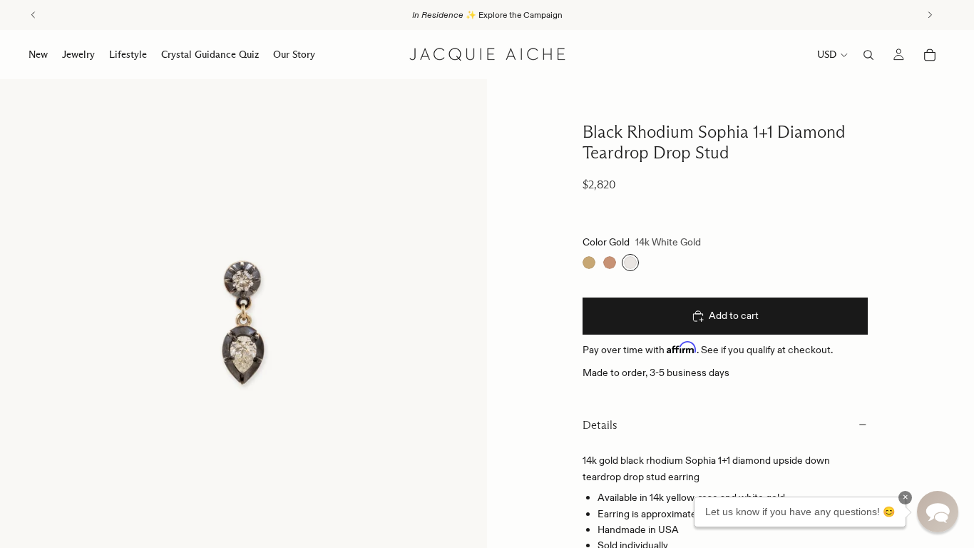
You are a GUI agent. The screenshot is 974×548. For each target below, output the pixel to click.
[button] (937, 511)
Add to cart (734, 315)
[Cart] (929, 55)
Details (600, 425)
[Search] (868, 55)
